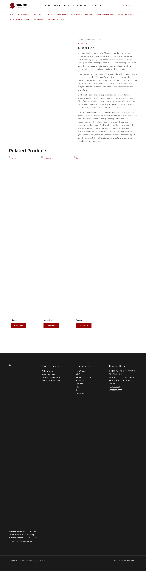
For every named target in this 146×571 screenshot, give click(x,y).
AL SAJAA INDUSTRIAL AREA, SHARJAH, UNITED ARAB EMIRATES (121, 380)
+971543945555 (115, 390)
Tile (77, 387)
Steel (78, 390)
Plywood (79, 384)
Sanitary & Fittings (83, 377)
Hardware (89, 40)
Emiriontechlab (130, 561)
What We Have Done (51, 381)
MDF (78, 374)
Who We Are (47, 371)
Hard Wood (81, 371)
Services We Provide (51, 377)
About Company (49, 374)
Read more (18, 326)
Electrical (80, 393)
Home (80, 40)
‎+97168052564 (115, 387)
